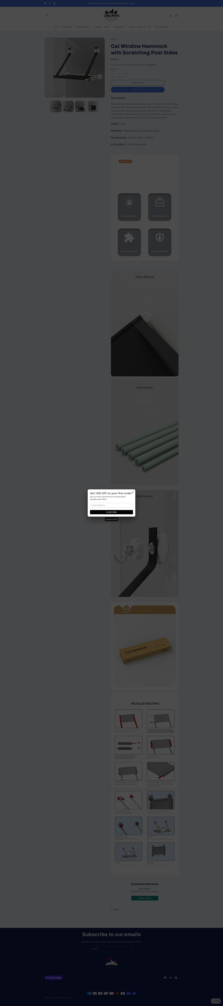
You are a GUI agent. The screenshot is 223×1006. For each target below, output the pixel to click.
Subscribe (111, 512)
